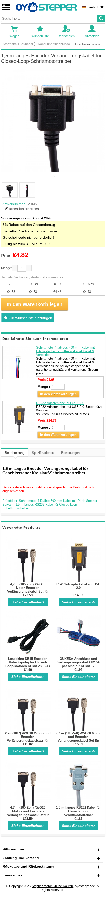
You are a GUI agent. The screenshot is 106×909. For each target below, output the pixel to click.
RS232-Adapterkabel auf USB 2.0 (60, 403)
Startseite (10, 44)
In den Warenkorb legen (58, 394)
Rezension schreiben (24, 208)
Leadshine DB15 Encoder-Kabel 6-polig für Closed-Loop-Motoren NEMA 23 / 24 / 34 (27, 664)
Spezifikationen (43, 452)
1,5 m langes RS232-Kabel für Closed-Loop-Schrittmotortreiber (78, 811)
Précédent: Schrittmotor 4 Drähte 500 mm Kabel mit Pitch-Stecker (49, 501)
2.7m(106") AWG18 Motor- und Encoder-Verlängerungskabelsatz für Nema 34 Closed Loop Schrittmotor (28, 740)
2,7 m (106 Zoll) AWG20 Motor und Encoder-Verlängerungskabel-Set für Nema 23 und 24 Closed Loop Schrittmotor (78, 740)
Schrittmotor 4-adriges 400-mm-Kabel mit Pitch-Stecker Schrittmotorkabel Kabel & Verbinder (65, 351)
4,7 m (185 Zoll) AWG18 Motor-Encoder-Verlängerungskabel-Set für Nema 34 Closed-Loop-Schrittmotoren (28, 591)
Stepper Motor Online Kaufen (52, 886)
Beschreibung (14, 452)
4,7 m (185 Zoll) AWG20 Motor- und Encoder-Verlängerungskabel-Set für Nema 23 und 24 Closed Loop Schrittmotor (27, 815)
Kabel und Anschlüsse (54, 44)
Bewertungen (70, 452)
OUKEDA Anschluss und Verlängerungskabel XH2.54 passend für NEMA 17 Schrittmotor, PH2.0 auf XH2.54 (78, 666)
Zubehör (27, 44)
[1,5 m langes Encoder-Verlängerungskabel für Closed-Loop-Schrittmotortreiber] (53, 120)
